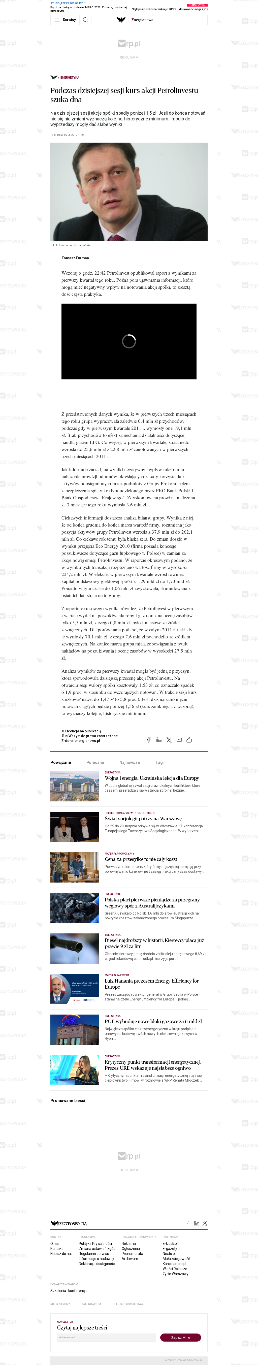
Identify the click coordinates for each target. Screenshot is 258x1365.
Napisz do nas (61, 1254)
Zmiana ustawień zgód (97, 1249)
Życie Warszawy (175, 1274)
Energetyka (69, 77)
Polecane (95, 762)
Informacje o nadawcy (96, 1259)
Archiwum (130, 1259)
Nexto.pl (169, 1254)
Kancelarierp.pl (174, 1264)
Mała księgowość (176, 1259)
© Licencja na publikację (81, 731)
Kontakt (56, 1249)
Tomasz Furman (75, 258)
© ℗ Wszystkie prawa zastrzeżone (89, 736)
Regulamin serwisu (94, 1254)
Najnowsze (129, 762)
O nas (54, 1244)
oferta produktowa (128, 1304)
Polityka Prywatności (95, 1244)
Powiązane (60, 762)
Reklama (129, 1244)
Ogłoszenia (131, 1249)
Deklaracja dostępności (97, 1264)
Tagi (159, 762)
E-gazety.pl (171, 1249)
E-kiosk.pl (170, 1244)
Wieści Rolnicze (175, 1269)
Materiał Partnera (117, 975)
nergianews (142, 19)
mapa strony (60, 1304)
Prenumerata (132, 1254)
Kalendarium (91, 1304)
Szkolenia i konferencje (68, 1291)
